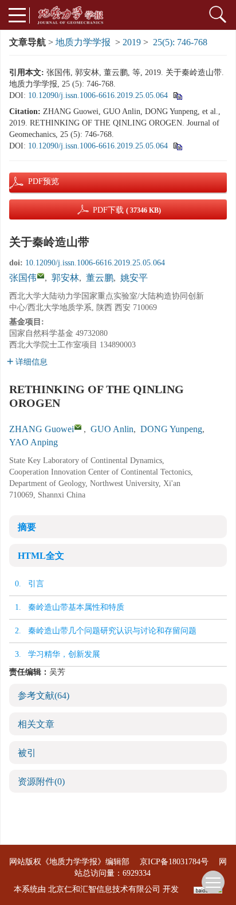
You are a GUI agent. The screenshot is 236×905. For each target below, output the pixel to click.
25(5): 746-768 (180, 42)
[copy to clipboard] (177, 146)
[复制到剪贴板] (177, 95)
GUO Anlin (112, 429)
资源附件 (41, 781)
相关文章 (36, 724)
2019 (132, 42)
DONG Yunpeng (171, 429)
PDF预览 (34, 181)
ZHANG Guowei (41, 429)
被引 (27, 753)
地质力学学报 (83, 42)
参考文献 (43, 695)
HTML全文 (41, 556)
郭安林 (65, 278)
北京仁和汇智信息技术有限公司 (104, 889)
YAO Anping (33, 442)
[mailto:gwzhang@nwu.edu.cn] (41, 276)
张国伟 (23, 278)
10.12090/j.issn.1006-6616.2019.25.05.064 (98, 95)
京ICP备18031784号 (174, 861)
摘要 (27, 527)
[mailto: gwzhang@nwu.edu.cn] (78, 427)
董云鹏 (99, 278)
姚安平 (134, 278)
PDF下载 (127, 210)
